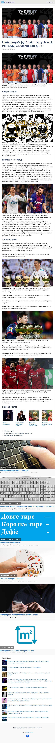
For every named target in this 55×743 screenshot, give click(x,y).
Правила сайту (32, 727)
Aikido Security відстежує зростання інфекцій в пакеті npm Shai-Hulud (28, 717)
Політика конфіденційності (20, 727)
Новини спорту (8, 431)
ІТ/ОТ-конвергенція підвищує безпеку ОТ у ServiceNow (24, 667)
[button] (47, 2)
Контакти (39, 727)
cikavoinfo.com (29, 732)
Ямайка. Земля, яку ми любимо (13, 435)
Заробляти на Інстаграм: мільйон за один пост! (18, 433)
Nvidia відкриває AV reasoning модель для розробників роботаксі (27, 687)
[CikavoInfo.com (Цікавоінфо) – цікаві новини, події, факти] (7, 2)
